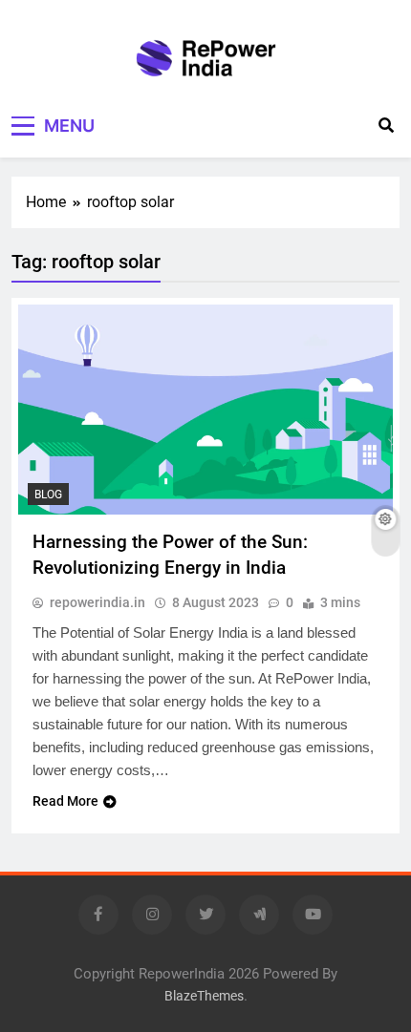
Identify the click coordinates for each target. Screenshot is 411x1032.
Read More (65, 801)
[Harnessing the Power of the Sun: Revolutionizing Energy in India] (205, 410)
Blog (48, 494)
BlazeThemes (204, 996)
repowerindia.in (97, 602)
